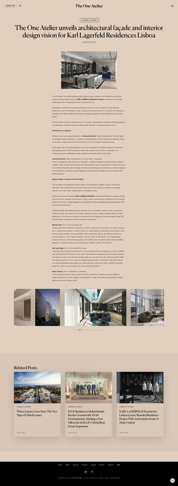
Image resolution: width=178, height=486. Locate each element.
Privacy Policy (104, 478)
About (67, 465)
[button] (172, 6)
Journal (93, 465)
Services (76, 465)
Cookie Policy (115, 478)
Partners (101, 465)
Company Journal (89, 20)
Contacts (111, 465)
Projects (84, 465)
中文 (118, 465)
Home (60, 465)
